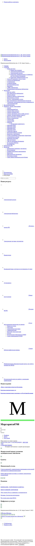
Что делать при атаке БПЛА (8, 498)
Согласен (21, 544)
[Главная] (16, 171)
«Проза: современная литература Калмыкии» (12, 387)
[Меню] (30, 63)
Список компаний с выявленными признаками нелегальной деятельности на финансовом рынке (17, 470)
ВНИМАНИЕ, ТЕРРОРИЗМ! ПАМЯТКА (12, 487)
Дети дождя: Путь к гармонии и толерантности (14, 492)
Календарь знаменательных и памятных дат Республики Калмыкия (17, 393)
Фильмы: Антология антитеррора (10, 495)
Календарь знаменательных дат (8, 390)
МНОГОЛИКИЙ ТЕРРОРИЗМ (9, 489)
